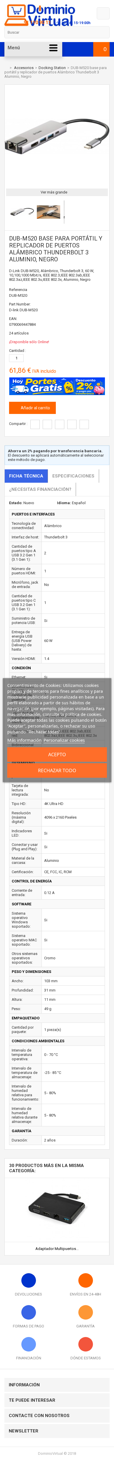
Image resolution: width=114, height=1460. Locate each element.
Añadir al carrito (35, 408)
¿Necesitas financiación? (40, 489)
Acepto (57, 754)
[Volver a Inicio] (5, 68)
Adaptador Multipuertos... (57, 1248)
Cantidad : (17, 350)
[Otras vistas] (7, 213)
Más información (24, 740)
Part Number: (20, 304)
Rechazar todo (57, 770)
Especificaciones (73, 476)
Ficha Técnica (26, 476)
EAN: (13, 318)
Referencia (18, 289)
